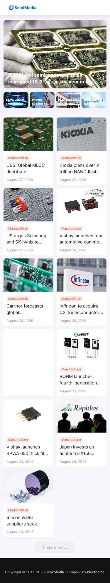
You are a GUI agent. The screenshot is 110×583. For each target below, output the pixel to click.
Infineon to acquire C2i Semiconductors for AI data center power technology (81, 309)
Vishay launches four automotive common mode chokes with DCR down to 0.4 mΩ (81, 239)
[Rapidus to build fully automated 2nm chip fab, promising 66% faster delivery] (94, 100)
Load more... (55, 547)
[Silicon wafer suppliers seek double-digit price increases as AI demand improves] (28, 486)
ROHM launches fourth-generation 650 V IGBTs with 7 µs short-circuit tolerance (79, 380)
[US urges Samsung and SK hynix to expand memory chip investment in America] (28, 204)
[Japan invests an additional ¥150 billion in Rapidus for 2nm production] (81, 416)
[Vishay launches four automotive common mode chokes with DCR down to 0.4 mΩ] (81, 204)
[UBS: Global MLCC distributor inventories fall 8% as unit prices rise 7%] (28, 134)
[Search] (89, 7)
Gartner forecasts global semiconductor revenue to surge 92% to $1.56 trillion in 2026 (26, 309)
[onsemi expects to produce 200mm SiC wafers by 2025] (42, 100)
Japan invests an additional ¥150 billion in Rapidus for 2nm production (81, 450)
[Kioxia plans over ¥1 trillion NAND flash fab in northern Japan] (81, 134)
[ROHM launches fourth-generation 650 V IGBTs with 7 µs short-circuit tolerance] (81, 345)
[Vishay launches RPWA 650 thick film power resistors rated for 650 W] (28, 416)
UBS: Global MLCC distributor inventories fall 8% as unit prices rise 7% (28, 168)
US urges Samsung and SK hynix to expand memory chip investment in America (28, 239)
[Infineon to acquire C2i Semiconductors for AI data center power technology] (81, 275)
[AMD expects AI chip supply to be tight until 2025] (68, 100)
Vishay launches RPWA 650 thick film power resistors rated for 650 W (27, 450)
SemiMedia (54, 572)
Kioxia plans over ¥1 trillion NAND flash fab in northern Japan (80, 168)
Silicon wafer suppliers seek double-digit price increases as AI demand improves (25, 521)
